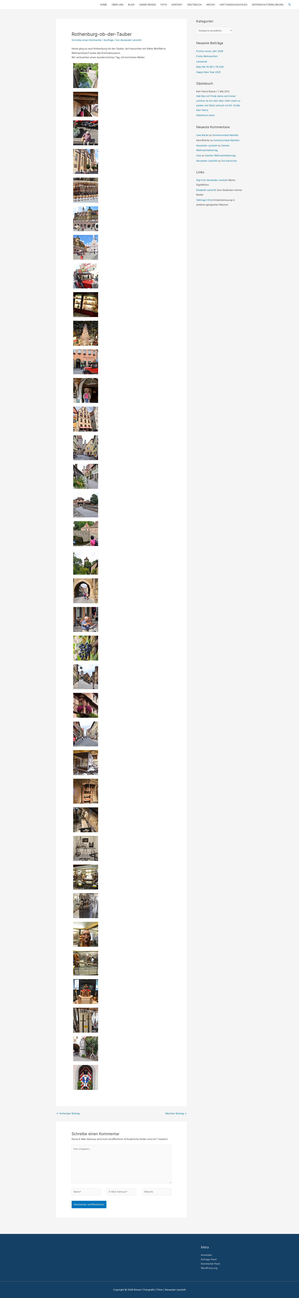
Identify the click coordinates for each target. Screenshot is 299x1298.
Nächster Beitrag (176, 1113)
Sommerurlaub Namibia (225, 130)
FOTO (164, 4)
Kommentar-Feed (210, 1263)
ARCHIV (210, 4)
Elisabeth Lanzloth (206, 185)
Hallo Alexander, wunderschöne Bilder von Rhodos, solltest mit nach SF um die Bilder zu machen (218, 101)
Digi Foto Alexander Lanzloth (212, 175)
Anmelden (206, 1255)
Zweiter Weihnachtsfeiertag (220, 150)
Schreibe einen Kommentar (87, 40)
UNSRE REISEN (147, 4)
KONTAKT (177, 4)
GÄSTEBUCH (194, 4)
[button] (289, 4)
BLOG (131, 4)
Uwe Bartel (202, 130)
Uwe (198, 150)
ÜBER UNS (117, 4)
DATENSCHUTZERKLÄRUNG (267, 4)
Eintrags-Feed (208, 1259)
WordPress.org (209, 1268)
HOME (103, 4)
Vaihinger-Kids (204, 195)
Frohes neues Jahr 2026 (209, 51)
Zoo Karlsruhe (229, 156)
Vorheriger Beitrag (68, 1113)
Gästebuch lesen (205, 110)
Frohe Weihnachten (207, 56)
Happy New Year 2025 (208, 72)
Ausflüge (109, 40)
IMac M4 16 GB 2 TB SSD (210, 66)
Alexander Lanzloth (206, 140)
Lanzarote (201, 61)
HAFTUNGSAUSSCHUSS (233, 4)
